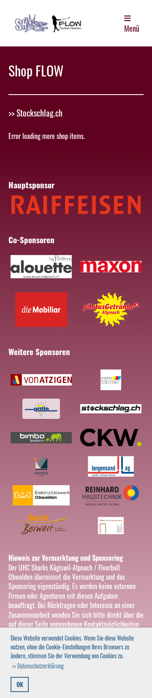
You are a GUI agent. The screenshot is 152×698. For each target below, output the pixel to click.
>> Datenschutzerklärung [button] (38, 665)
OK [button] (19, 684)
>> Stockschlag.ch (35, 113)
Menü (131, 28)
